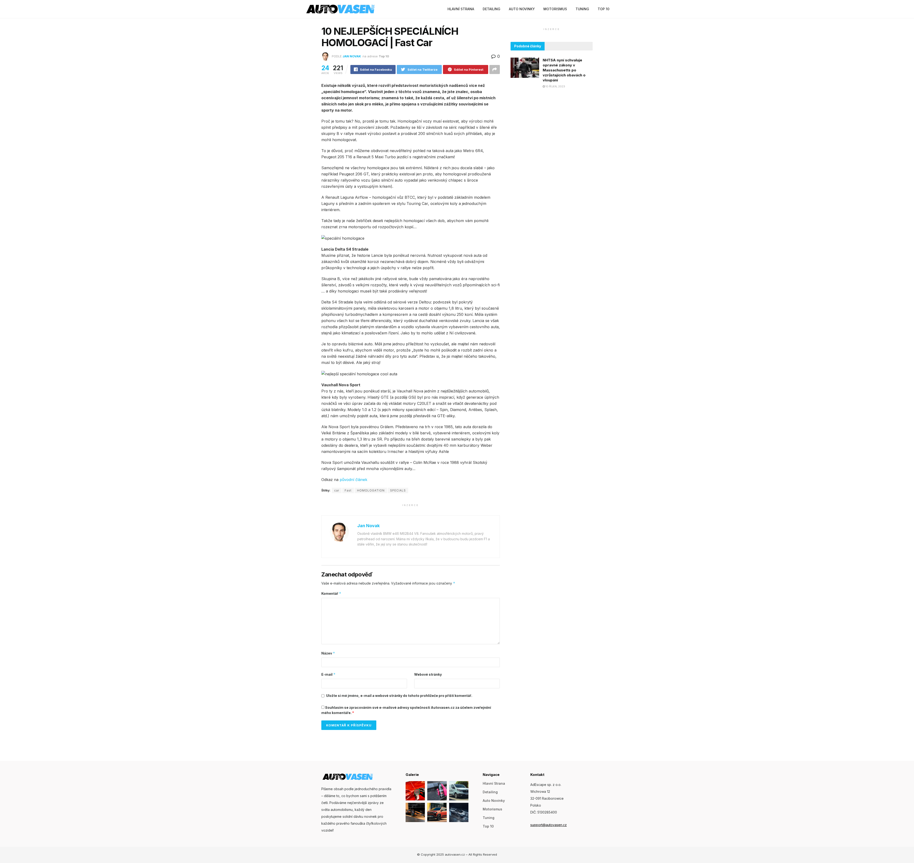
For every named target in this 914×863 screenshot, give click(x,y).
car (336, 490)
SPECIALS (398, 490)
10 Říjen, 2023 (555, 86)
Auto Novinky (522, 9)
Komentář (331, 593)
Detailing (491, 9)
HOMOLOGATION (371, 490)
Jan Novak (352, 56)
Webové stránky (428, 674)
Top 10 (603, 9)
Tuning (582, 9)
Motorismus (555, 9)
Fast (348, 490)
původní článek (353, 479)
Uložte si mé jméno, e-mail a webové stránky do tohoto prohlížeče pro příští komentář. (399, 696)
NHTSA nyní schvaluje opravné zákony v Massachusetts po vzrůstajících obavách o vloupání (564, 70)
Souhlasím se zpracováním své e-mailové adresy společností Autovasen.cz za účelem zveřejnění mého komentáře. (406, 710)
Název (328, 653)
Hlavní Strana (460, 9)
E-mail (328, 674)
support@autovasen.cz (548, 825)
